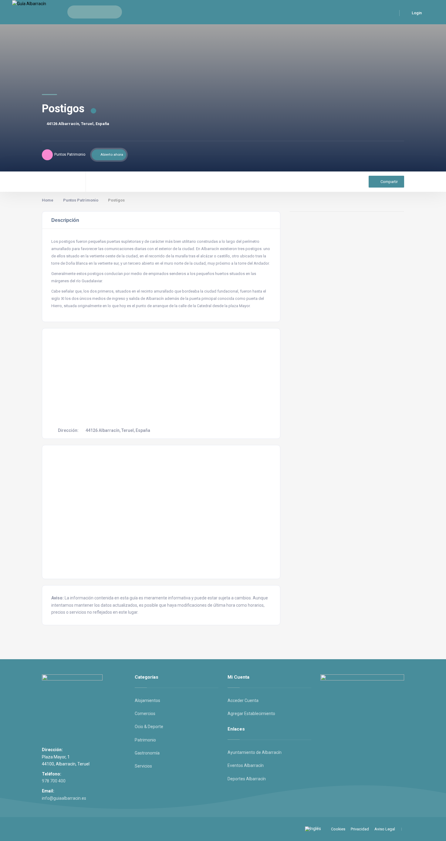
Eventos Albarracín (246, 765)
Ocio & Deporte (149, 726)
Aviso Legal (384, 829)
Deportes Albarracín (247, 778)
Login (416, 13)
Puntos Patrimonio (80, 200)
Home (47, 200)
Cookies (338, 829)
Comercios (145, 713)
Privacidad (360, 829)
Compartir (389, 181)
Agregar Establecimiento (251, 713)
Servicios (143, 766)
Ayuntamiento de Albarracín (255, 752)
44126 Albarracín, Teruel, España (78, 123)
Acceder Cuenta (243, 700)
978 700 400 (54, 780)
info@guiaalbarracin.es (64, 798)
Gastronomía (147, 753)
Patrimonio (145, 740)
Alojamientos (147, 700)
